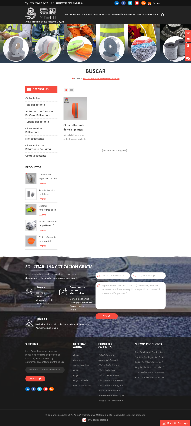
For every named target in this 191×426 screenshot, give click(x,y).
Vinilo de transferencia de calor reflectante (39, 113)
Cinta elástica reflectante (33, 130)
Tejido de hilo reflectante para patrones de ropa (150, 362)
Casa (66, 15)
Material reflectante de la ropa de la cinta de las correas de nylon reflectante (48, 208)
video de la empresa (134, 15)
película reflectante (108, 375)
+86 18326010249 (39, 3)
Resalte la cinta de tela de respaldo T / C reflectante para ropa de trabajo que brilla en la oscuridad (47, 192)
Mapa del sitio (80, 380)
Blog (75, 375)
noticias (77, 370)
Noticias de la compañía (111, 15)
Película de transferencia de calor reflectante (111, 400)
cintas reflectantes (108, 365)
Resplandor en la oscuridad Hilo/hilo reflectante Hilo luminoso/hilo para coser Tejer (150, 367)
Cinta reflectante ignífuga (111, 385)
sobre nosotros (90, 15)
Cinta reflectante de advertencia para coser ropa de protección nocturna (150, 372)
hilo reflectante (34, 139)
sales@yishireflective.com (69, 3)
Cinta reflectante (35, 156)
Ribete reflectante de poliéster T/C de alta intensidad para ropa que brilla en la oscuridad (48, 224)
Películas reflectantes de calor (111, 390)
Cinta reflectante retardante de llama (38, 147)
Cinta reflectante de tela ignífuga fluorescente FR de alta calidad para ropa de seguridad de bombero (75, 128)
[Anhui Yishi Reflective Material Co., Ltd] (44, 15)
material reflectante (108, 360)
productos (78, 360)
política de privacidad (83, 385)
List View (71, 90)
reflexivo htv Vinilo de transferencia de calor (111, 395)
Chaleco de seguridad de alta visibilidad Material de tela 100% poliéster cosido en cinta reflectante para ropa (48, 177)
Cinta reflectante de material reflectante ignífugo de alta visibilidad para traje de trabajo (47, 239)
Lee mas (42, 184)
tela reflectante (35, 105)
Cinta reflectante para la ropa (111, 380)
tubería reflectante (37, 122)
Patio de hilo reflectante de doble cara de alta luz (150, 377)
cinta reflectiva (34, 98)
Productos (75, 15)
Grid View (66, 90)
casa (75, 355)
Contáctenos (151, 15)
